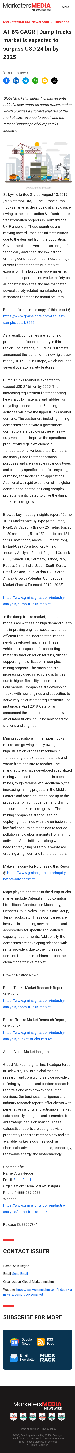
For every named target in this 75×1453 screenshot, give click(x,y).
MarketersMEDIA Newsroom (26, 22)
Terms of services (29, 1429)
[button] (54, 7)
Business (62, 22)
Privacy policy (48, 1429)
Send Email (22, 1180)
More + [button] (67, 7)
